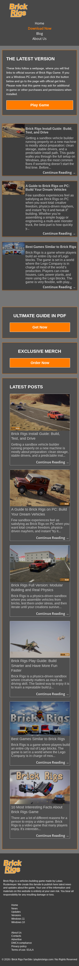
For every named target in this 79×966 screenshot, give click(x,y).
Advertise (16, 939)
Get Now (39, 327)
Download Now (39, 28)
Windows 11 (18, 918)
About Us (39, 38)
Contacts (16, 936)
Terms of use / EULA (22, 949)
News (14, 908)
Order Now (40, 363)
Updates (16, 911)
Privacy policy (19, 946)
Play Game (39, 105)
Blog (39, 33)
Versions (16, 915)
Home (39, 23)
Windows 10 (18, 922)
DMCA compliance (21, 942)
